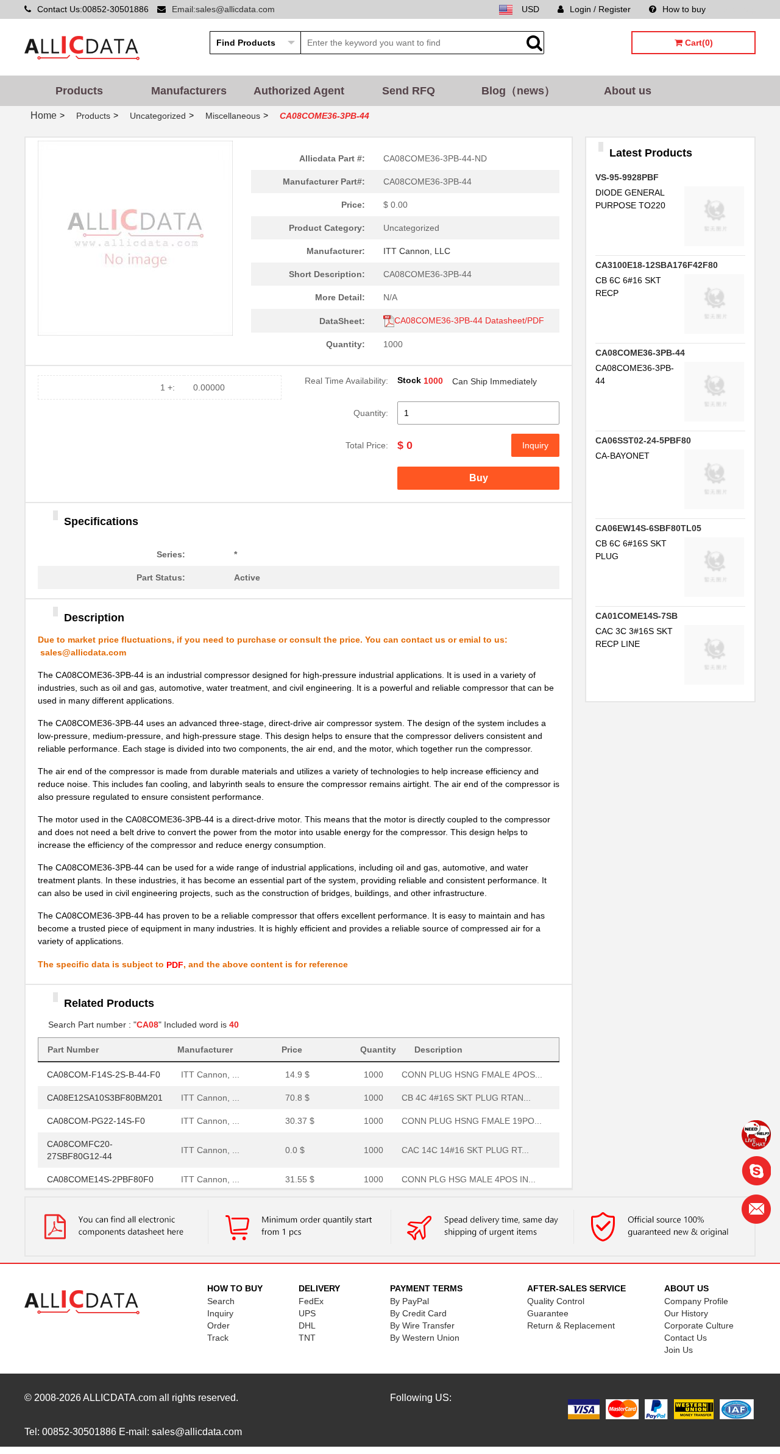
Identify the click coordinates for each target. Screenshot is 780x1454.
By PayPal (409, 1301)
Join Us (678, 1350)
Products (79, 91)
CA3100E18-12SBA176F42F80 (656, 265)
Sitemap (740, 9)
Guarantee (548, 1313)
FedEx (311, 1301)
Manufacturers (189, 91)
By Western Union (424, 1338)
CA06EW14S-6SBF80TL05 (648, 528)
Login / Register (600, 9)
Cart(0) (697, 43)
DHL (307, 1325)
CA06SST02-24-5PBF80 (643, 440)
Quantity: (370, 413)
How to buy (684, 9)
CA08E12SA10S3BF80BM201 (105, 1094)
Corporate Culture (699, 1325)
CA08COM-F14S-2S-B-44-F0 (103, 1071)
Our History (686, 1313)
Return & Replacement (571, 1325)
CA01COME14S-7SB (636, 616)
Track (218, 1338)
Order (218, 1325)
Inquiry (535, 445)
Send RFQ (408, 91)
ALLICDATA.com (120, 1397)
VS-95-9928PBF (627, 177)
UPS (307, 1313)
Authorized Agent (299, 91)
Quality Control (555, 1301)
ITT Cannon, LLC (416, 251)
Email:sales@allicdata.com (223, 9)
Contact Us (685, 1338)
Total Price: (367, 445)
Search (221, 1301)
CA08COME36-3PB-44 (640, 353)
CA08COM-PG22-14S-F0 (96, 1118)
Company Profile (696, 1301)
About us (627, 91)
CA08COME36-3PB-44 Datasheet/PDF (469, 320)
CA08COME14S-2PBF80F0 (100, 1176)
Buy (478, 478)
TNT (307, 1338)
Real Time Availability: (346, 381)
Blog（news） (518, 91)
